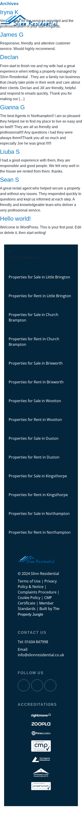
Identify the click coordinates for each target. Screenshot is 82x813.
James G (11, 34)
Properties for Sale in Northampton (39, 513)
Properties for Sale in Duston (34, 438)
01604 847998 (36, 641)
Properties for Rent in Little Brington (40, 295)
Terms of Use (29, 581)
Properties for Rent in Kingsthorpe (38, 494)
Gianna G (12, 107)
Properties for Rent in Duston (34, 457)
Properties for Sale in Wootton (35, 400)
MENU (15, 7)
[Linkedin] (50, 685)
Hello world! (15, 218)
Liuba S (10, 151)
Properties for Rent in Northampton (40, 532)
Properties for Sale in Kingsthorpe (38, 475)
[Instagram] (37, 685)
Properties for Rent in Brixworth (36, 382)
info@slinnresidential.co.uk (41, 654)
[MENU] (6, 7)
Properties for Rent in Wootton (35, 419)
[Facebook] (24, 685)
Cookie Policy (29, 597)
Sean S (9, 179)
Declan (9, 57)
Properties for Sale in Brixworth (36, 363)
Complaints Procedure (37, 592)
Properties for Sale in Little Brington (39, 277)
